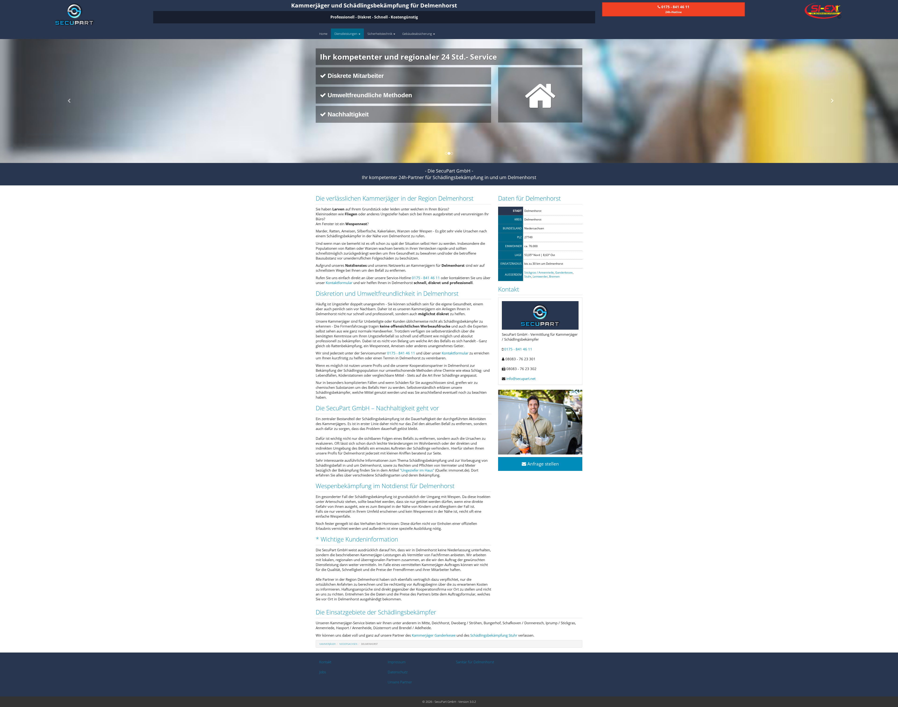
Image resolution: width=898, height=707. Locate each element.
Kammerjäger (327, 644)
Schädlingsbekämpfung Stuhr (493, 635)
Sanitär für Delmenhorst (475, 662)
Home (323, 34)
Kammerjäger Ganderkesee (434, 635)
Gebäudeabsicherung (417, 34)
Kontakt (325, 662)
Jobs (322, 672)
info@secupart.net (521, 378)
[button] (67, 101)
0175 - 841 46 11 (426, 277)
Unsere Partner (400, 682)
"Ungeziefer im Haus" (417, 470)
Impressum (397, 662)
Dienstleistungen (346, 34)
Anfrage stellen (542, 464)
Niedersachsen (348, 644)
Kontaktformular (339, 282)
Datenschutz (398, 672)
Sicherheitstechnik (380, 34)
